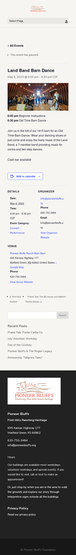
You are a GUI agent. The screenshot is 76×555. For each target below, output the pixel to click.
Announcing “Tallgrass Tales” (25, 358)
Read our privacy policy (22, 515)
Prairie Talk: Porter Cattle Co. (25, 332)
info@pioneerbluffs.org (22, 445)
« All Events (16, 45)
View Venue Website (21, 282)
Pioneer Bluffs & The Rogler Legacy (30, 351)
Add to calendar (26, 176)
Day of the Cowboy (20, 345)
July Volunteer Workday (22, 339)
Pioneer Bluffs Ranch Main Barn (28, 253)
